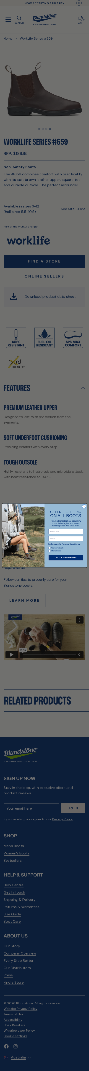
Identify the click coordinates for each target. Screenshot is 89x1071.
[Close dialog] (84, 506)
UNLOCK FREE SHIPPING (65, 557)
